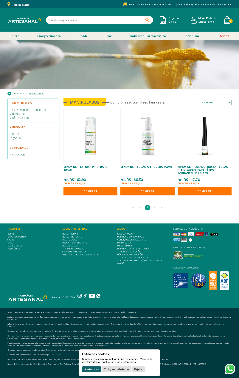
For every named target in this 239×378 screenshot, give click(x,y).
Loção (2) (15, 138)
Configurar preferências (116, 369)
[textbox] (99, 20)
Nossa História (70, 233)
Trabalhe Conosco (73, 248)
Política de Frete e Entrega (133, 248)
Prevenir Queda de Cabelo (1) (28, 110)
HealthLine (192, 36)
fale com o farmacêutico (135, 257)
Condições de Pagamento (131, 239)
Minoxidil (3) (17, 114)
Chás (109, 36)
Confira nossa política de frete (217, 4)
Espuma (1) (16, 134)
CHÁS (10, 242)
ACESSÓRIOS (13, 248)
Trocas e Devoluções (129, 251)
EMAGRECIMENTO (16, 236)
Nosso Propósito (72, 236)
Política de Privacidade (130, 236)
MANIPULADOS (14, 245)
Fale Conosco (125, 233)
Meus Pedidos (207, 18)
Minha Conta (206, 22)
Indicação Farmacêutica (148, 36)
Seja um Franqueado (74, 251)
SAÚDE (10, 239)
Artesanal (19, 93)
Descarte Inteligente (74, 242)
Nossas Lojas (22, 4)
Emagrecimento (49, 36)
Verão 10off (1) (19, 118)
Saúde (83, 36)
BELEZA (11, 233)
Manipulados (36, 93)
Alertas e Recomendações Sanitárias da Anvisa (139, 261)
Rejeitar (138, 369)
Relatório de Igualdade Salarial (81, 254)
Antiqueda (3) (18, 154)
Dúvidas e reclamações (130, 254)
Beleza (15, 36)
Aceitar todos (91, 369)
